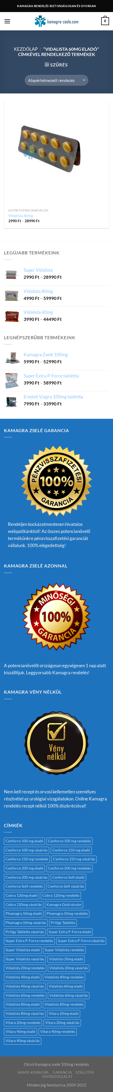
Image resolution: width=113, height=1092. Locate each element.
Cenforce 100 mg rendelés (69, 841)
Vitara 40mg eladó (20, 1031)
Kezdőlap (26, 49)
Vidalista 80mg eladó (23, 1004)
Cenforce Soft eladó (68, 877)
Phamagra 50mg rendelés (67, 913)
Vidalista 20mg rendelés (25, 968)
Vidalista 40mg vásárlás (25, 986)
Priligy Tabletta (63, 923)
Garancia (62, 1072)
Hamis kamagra (33, 1072)
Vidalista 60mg (20, 215)
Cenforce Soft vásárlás (66, 886)
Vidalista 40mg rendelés (64, 977)
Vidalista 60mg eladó (66, 986)
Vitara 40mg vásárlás (23, 1041)
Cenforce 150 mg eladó (71, 850)
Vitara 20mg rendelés (23, 1023)
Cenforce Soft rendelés (24, 886)
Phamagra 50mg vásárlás (26, 923)
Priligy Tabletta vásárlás (25, 932)
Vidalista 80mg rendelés (64, 1004)
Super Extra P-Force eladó (70, 932)
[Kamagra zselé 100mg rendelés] (56, 21)
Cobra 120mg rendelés (60, 895)
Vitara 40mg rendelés (57, 1031)
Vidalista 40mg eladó (23, 977)
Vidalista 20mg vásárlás (68, 968)
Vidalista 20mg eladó (66, 959)
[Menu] (7, 21)
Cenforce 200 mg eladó (24, 868)
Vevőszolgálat (57, 1076)
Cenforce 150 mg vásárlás (74, 859)
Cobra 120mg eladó (22, 895)
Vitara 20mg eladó (64, 1013)
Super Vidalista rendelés (64, 950)
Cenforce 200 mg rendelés (69, 868)
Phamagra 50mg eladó (24, 913)
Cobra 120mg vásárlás (24, 904)
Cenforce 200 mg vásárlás (27, 877)
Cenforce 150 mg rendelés (27, 859)
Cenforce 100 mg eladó (24, 841)
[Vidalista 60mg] (56, 153)
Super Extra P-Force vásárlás (81, 941)
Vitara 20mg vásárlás (62, 1023)
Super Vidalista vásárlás (25, 959)
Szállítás (84, 1072)
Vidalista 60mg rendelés (25, 995)
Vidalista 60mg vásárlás (68, 995)
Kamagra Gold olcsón (64, 904)
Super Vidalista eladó (23, 950)
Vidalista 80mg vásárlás (25, 1013)
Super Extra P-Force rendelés (29, 941)
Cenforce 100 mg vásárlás (27, 850)
